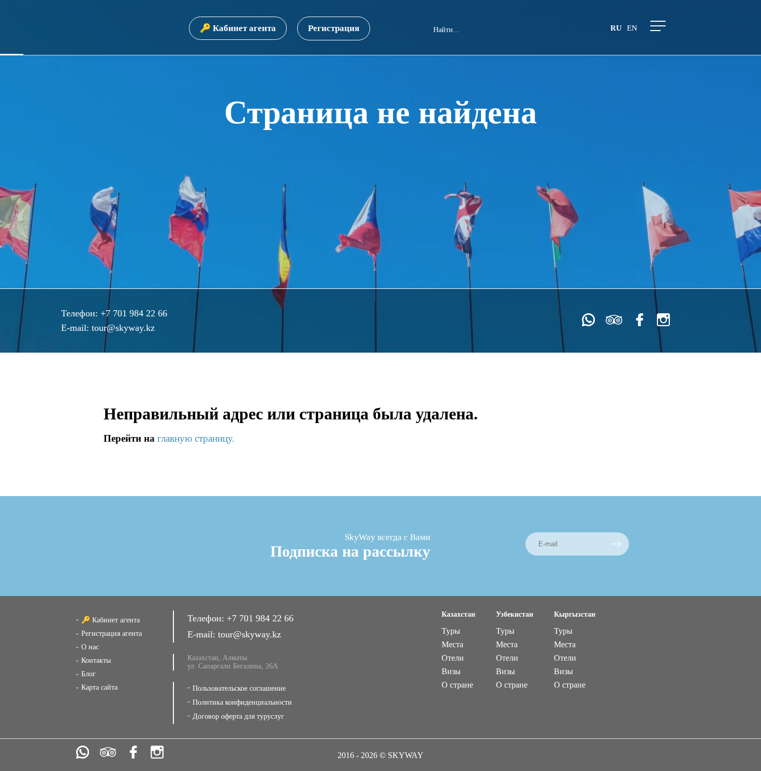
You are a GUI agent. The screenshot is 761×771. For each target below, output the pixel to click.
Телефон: (80, 313)
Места (452, 644)
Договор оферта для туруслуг (238, 716)
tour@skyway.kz (123, 328)
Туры (451, 631)
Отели (453, 657)
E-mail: (76, 328)
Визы (451, 671)
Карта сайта (99, 687)
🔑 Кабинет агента (238, 28)
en (632, 28)
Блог (88, 674)
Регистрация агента (111, 633)
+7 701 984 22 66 (133, 313)
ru (616, 28)
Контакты (96, 660)
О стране (457, 684)
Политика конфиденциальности (242, 702)
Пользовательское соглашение (239, 688)
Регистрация (333, 28)
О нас (90, 647)
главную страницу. (196, 438)
